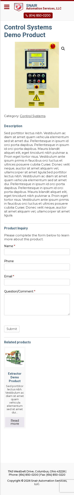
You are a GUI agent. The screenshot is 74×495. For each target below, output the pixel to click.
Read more (14, 422)
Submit (12, 329)
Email (9, 276)
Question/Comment (19, 291)
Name (9, 246)
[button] (63, 48)
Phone (9, 261)
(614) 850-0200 (39, 15)
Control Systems (32, 116)
